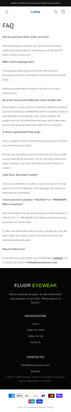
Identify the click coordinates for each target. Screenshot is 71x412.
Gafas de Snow (36, 330)
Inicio (35, 323)
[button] (6, 11)
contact (58, 257)
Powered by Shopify (45, 407)
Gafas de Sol (35, 336)
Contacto (35, 342)
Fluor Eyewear (30, 407)
